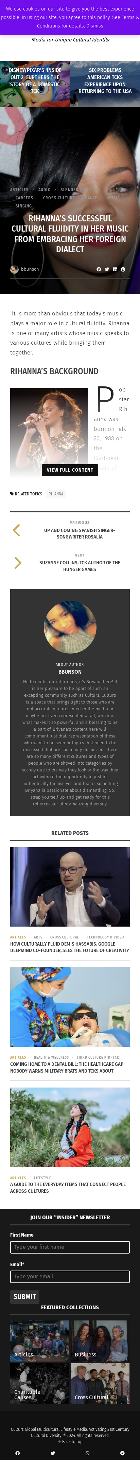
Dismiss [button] (94, 26)
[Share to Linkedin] (115, 269)
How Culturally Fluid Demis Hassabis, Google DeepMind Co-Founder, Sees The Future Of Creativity (69, 947)
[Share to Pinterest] (123, 269)
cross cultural (64, 937)
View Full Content (70, 470)
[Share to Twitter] (107, 269)
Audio (44, 190)
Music (113, 198)
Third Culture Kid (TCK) (99, 1057)
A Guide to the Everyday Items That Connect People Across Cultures (68, 1187)
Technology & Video (105, 937)
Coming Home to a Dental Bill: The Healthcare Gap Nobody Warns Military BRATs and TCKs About (66, 1067)
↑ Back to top (70, 1441)
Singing (24, 206)
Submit (25, 1296)
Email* (17, 1264)
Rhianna (56, 494)
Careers (24, 198)
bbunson (30, 269)
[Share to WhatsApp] (87, 1453)
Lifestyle (42, 1178)
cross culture (59, 198)
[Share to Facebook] (98, 269)
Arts (38, 937)
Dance (91, 198)
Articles (19, 190)
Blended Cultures (80, 190)
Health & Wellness (51, 1057)
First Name (22, 1235)
